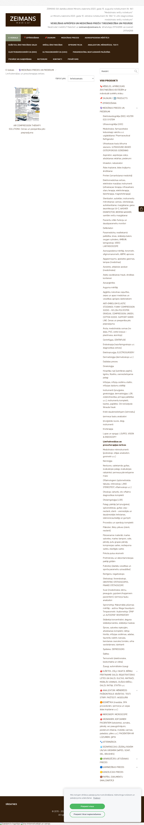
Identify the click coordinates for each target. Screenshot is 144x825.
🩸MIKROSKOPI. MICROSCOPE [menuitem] (113, 714)
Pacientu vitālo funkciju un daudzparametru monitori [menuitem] (115, 222)
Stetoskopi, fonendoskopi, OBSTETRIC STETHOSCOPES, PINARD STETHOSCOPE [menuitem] (116, 582)
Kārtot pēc (61, 78)
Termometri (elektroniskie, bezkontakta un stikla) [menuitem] (114, 660)
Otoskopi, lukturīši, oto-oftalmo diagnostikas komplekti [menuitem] (117, 494)
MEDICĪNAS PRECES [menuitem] (70, 38)
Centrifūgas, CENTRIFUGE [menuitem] (114, 340)
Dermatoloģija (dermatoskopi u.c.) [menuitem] (118, 357)
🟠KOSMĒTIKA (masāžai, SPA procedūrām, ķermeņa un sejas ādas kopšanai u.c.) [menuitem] (115, 706)
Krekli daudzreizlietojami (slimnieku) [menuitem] (119, 412)
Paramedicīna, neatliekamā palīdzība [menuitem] (91, 52)
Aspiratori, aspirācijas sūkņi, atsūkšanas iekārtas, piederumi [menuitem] (117, 157)
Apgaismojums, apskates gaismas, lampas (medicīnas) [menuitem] (119, 260)
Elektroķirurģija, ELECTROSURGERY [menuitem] (118, 352)
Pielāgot (96, 798)
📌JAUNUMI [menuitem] (50, 38)
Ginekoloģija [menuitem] (108, 366)
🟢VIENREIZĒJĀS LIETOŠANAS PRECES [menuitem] (114, 760)
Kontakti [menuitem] (57, 59)
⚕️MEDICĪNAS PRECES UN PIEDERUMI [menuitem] (112, 110)
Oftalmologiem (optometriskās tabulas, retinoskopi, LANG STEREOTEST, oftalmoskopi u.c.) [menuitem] (117, 483)
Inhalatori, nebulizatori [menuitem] (113, 163)
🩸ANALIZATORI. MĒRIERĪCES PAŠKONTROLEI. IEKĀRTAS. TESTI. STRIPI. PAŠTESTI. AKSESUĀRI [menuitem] (115, 694)
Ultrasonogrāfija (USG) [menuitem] (54, 52)
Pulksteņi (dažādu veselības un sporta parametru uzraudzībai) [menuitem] (117, 568)
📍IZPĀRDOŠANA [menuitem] (31, 38)
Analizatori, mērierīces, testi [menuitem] (103, 45)
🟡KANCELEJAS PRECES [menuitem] (111, 772)
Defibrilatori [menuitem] (108, 228)
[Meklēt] (136, 71)
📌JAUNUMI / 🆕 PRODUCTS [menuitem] (114, 98)
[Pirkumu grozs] (141, 209)
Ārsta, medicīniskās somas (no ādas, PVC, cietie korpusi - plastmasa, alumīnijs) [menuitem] (117, 331)
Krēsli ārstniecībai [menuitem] (52, 45)
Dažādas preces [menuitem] (110, 361)
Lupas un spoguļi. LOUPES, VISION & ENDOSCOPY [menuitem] (118, 435)
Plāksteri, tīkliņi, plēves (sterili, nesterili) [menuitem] (116, 529)
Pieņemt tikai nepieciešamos (87, 814)
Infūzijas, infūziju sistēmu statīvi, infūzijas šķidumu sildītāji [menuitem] (117, 384)
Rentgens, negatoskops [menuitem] (113, 574)
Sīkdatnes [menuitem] (11, 804)
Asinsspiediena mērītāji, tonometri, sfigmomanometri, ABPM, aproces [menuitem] (118, 252)
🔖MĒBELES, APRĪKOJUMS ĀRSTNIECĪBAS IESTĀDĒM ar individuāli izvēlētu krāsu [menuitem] (113, 90)
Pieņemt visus (87, 806)
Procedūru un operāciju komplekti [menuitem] (118, 523)
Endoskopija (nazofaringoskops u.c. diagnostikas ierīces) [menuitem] (119, 346)
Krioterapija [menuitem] (108, 429)
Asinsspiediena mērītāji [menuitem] (97, 38)
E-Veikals (10, 70)
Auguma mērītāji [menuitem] (110, 287)
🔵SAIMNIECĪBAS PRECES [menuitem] (112, 767)
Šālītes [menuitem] (106, 654)
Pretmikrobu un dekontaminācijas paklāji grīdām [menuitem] (118, 560)
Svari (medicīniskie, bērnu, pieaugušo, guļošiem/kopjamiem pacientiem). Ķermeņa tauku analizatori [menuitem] (117, 595)
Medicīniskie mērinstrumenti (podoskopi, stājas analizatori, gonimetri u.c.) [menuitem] (116, 453)
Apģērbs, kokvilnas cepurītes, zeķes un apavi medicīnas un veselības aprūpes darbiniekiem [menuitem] (117, 295)
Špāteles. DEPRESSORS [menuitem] (113, 649)
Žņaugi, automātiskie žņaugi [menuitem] (115, 666)
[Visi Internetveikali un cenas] (35, 823)
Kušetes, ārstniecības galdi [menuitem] (22, 45)
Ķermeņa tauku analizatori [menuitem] (115, 416)
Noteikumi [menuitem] (42, 59)
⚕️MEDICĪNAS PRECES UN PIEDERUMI (36, 70)
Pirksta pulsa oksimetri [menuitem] (113, 553)
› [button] (136, 108)
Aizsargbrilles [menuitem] (109, 283)
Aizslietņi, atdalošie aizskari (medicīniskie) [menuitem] (115, 268)
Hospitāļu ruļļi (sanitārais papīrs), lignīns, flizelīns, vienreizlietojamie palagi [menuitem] (118, 374)
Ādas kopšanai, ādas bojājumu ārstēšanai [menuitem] (116, 169)
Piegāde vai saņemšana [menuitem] (20, 59)
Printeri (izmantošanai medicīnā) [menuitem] (117, 175)
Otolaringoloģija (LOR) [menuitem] (113, 500)
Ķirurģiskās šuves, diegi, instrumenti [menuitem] (114, 423)
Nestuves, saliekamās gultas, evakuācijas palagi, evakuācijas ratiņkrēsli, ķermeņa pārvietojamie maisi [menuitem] (118, 471)
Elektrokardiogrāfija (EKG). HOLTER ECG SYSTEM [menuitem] (118, 118)
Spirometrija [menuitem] (75, 45)
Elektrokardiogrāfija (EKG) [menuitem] (22, 52)
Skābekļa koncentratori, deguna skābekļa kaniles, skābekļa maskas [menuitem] (119, 621)
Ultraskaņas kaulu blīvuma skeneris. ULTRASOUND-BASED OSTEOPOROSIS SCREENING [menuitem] (117, 147)
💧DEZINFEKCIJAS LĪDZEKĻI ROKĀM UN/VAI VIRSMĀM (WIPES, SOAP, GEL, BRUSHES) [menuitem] (116, 750)
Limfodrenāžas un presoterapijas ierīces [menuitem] (114, 443)
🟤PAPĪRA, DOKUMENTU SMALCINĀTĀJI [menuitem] (111, 779)
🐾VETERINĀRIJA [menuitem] (108, 742)
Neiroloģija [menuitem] (107, 461)
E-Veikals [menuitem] (13, 38)
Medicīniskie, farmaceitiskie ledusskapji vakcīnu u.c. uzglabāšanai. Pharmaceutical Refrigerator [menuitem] (116, 134)
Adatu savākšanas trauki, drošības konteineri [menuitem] (118, 276)
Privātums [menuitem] (73, 59)
